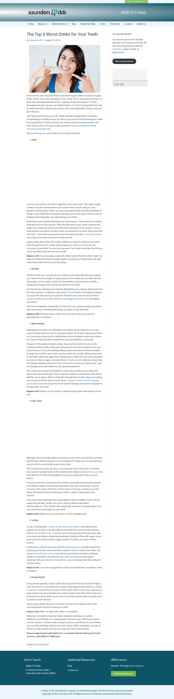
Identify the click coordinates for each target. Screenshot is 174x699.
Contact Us (141, 24)
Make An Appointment (124, 61)
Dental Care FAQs (88, 24)
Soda (29, 204)
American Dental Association (119, 690)
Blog (74, 24)
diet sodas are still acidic (80, 245)
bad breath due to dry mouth (46, 553)
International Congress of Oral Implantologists (76, 690)
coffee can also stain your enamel (64, 526)
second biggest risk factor (72, 299)
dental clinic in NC (43, 533)
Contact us (117, 49)
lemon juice (91, 472)
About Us (42, 24)
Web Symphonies (123, 694)
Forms (102, 24)
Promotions (115, 24)
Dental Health (42, 644)
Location (128, 24)
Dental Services (58, 24)
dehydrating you (72, 547)
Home (30, 24)
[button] (48, 24)
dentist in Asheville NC (56, 560)
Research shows (93, 234)
